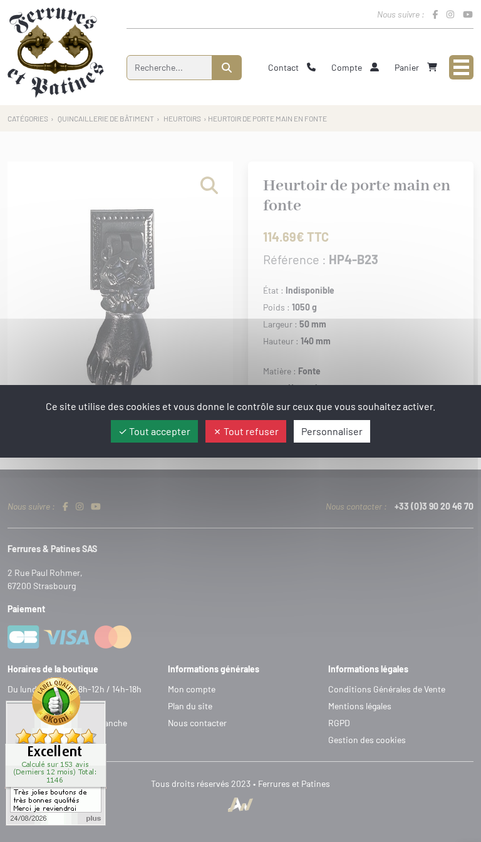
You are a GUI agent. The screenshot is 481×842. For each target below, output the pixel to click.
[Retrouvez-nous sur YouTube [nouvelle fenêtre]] (467, 14)
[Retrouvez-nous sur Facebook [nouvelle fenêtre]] (435, 14)
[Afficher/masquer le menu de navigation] (461, 67)
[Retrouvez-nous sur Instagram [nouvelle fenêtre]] (450, 14)
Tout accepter (158, 431)
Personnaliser (332, 431)
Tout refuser (250, 431)
